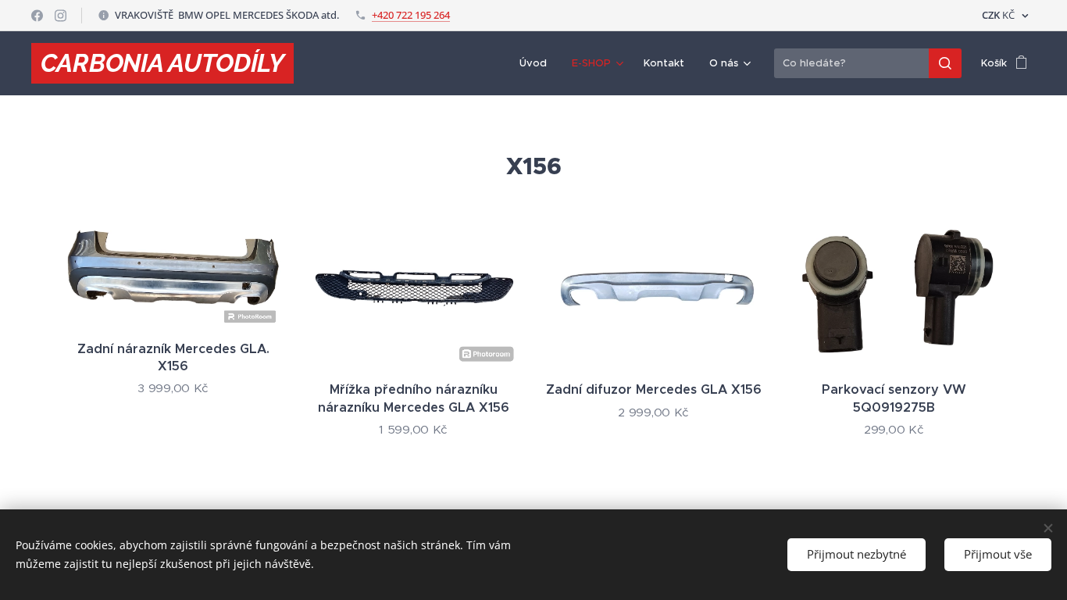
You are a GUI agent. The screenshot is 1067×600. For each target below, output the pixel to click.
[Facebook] (37, 15)
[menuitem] (537, 63)
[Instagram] (60, 15)
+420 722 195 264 (411, 15)
